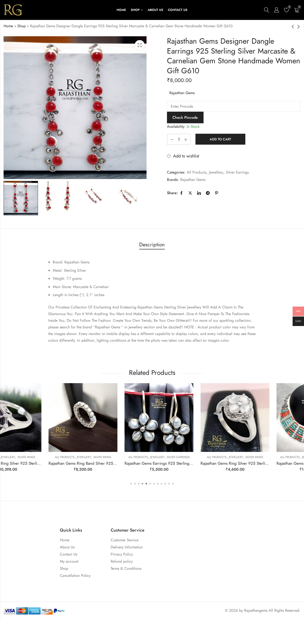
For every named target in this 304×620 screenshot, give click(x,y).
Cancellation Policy (75, 575)
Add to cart (220, 139)
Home (8, 26)
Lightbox (140, 45)
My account (69, 561)
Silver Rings (57, 457)
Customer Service (124, 540)
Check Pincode (185, 117)
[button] (131, 483)
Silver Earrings (237, 172)
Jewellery (216, 172)
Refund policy (122, 561)
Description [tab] (152, 244)
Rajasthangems (255, 610)
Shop (21, 26)
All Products (196, 172)
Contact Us (68, 554)
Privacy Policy (122, 554)
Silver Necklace (285, 457)
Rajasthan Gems (182, 93)
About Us (67, 547)
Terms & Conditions (126, 568)
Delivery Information (127, 547)
